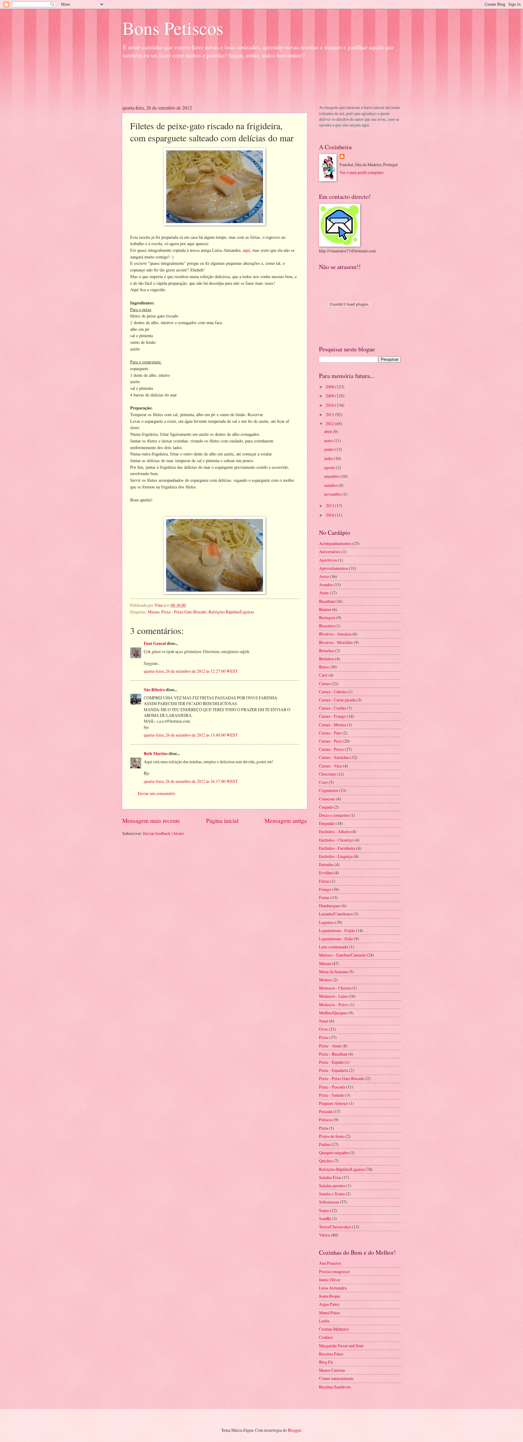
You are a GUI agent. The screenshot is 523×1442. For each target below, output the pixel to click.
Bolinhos (326, 659)
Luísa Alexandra (333, 1288)
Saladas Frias (330, 1177)
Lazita (324, 1321)
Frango (325, 889)
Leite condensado (333, 947)
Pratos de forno (331, 1136)
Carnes (325, 683)
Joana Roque (329, 1296)
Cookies (326, 1337)
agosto (330, 467)
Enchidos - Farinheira (337, 848)
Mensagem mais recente (151, 820)
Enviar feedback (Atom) (163, 833)
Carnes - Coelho (332, 708)
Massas (154, 612)
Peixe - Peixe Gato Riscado (184, 612)
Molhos (325, 980)
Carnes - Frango (332, 716)
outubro (331, 485)
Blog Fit (326, 1362)
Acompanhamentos (335, 543)
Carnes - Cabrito (333, 692)
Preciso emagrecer (334, 1271)
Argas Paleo (329, 1304)
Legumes (326, 922)
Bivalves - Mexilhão (336, 642)
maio (329, 440)
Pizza (323, 1128)
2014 (330, 515)
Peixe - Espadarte (333, 1070)
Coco (323, 782)
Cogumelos (328, 790)
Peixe (323, 1037)
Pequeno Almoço (333, 1103)
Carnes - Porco (331, 749)
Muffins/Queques (333, 1013)
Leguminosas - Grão (336, 938)
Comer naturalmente (336, 1378)
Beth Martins (156, 754)
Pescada (325, 1111)
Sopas (324, 1210)
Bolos (324, 667)
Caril (323, 675)
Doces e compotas (334, 815)
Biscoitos (326, 626)
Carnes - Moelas (332, 725)
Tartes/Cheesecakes (335, 1227)
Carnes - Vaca (330, 766)
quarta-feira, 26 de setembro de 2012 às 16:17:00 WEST (191, 781)
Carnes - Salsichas (334, 757)
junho (329, 449)
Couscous (327, 799)
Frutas (324, 897)
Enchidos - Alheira (334, 831)
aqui (246, 250)
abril (328, 431)
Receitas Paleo (331, 1354)
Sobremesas (329, 1202)
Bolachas (326, 650)
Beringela (327, 617)
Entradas (326, 864)
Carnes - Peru (330, 741)
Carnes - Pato (330, 733)
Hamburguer (329, 905)
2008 (330, 386)
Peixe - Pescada (332, 1087)
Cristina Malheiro (334, 1329)
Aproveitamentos (333, 568)
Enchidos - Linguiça (336, 856)
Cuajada (326, 807)
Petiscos (326, 1119)
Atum (324, 593)
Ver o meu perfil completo (361, 172)
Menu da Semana (333, 971)
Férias (324, 881)
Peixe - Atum (330, 1046)
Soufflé (325, 1218)
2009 (330, 396)
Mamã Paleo (329, 1313)
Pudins (325, 1144)
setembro (332, 476)
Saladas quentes (332, 1185)
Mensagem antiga (286, 820)
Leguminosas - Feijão (337, 930)
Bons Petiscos (172, 28)
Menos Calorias (332, 1370)
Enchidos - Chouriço (336, 840)
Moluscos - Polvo (333, 1004)
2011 (330, 414)
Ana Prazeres (330, 1263)
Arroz (324, 576)
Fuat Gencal (155, 643)
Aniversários (329, 551)
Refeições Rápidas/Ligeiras (231, 612)
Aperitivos (328, 560)
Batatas (325, 609)
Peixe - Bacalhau (333, 1054)
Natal (323, 1021)
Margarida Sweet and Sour (341, 1345)
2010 (330, 405)
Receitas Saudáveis (335, 1387)
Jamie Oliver (329, 1280)
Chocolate (327, 774)
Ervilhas (326, 872)
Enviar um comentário (156, 793)
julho (329, 458)
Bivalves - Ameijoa (335, 634)
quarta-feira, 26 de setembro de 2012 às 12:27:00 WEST (191, 671)
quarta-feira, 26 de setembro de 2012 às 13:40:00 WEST (191, 735)
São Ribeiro (154, 690)
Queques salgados (334, 1152)
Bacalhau (326, 601)
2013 (330, 505)
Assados (326, 584)
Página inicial (222, 820)
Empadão (327, 823)
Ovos (323, 1029)
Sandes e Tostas (332, 1194)
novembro (333, 494)
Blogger (294, 1430)
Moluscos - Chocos (335, 988)
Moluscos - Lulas (333, 996)
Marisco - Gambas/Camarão (342, 955)
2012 (330, 423)
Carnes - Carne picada (337, 700)
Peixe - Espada (331, 1062)
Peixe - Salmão (331, 1095)
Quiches (326, 1161)
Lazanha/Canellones (336, 914)
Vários (324, 1235)
